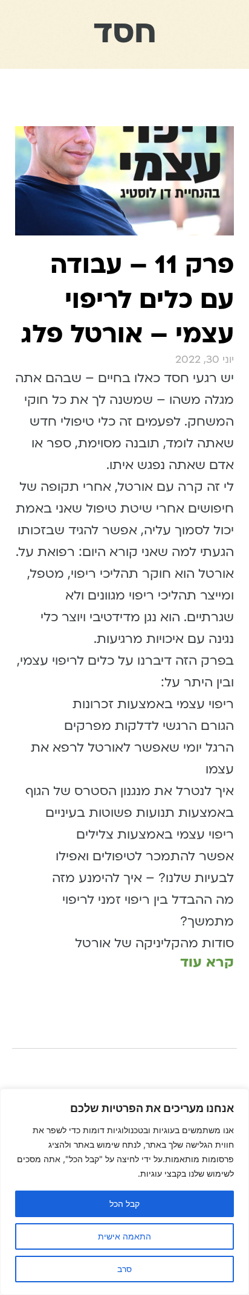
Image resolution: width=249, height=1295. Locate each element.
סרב (124, 1269)
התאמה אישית (124, 1236)
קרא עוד (207, 962)
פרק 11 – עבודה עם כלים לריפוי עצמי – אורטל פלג (127, 299)
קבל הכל (124, 1203)
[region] (124, 1192)
